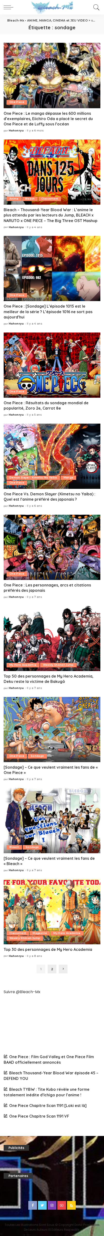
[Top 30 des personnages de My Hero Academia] (52, 911)
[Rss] (71, 1205)
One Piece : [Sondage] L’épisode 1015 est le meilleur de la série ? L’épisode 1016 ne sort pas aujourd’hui (48, 311)
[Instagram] (52, 1205)
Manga (69, 477)
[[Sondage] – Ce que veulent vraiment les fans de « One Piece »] (52, 729)
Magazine (40, 933)
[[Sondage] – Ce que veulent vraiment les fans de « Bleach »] (52, 820)
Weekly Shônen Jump (58, 664)
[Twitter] (42, 1205)
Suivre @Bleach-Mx (22, 992)
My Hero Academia (23, 664)
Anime (14, 198)
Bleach (30, 198)
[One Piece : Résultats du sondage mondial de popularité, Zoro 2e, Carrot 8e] (52, 365)
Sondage (37, 756)
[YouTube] (61, 1205)
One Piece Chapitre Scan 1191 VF (39, 1116)
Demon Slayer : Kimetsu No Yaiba (33, 477)
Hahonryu (16, 130)
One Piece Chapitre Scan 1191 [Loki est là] (48, 1105)
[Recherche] (95, 7)
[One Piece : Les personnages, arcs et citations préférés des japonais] (52, 547)
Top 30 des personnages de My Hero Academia (48, 949)
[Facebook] (32, 1205)
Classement (49, 198)
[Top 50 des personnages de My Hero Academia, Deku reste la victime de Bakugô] (52, 638)
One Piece (16, 102)
